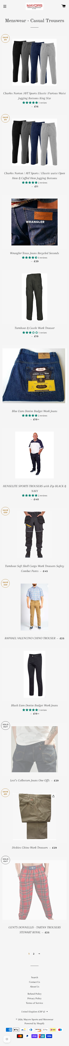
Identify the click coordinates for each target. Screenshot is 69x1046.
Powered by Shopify (34, 1023)
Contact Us (34, 982)
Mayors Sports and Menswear (38, 1019)
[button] (30, 102)
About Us (34, 986)
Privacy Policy (34, 998)
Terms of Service (34, 1003)
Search (34, 977)
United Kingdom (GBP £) (33, 1011)
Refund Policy (35, 993)
